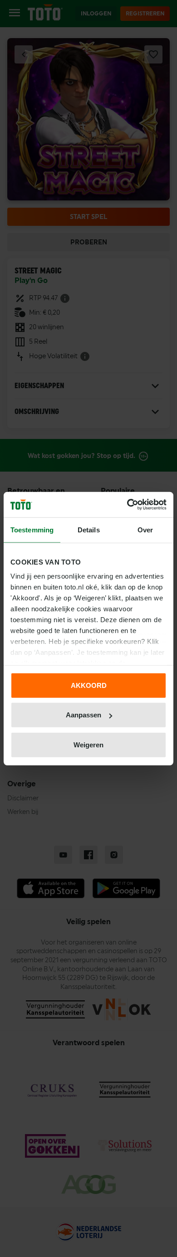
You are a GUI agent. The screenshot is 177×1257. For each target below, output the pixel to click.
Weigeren (88, 744)
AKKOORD (89, 685)
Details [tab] (89, 529)
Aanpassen (83, 715)
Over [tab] (145, 529)
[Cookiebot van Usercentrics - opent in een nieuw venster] (127, 505)
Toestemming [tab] (32, 529)
